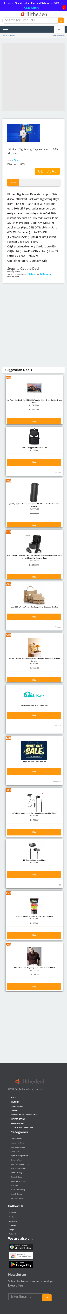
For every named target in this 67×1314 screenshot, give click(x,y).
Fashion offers (16, 1138)
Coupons (15, 1102)
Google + (12, 1229)
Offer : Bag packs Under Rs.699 (34, 447)
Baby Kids (14, 1185)
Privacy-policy (17, 1106)
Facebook (12, 1212)
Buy (34, 421)
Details (13, 182)
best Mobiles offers (18, 1168)
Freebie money (16, 1172)
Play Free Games (58, 35)
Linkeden (12, 1225)
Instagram (13, 1221)
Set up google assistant (22, 1127)
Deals (59, 29)
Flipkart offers (18, 1119)
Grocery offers (16, 1160)
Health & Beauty (17, 1177)
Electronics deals (17, 1143)
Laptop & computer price (20, 1164)
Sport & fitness (16, 1194)
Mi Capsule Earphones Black (34, 860)
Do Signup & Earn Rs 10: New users (34, 705)
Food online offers (18, 1147)
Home (4, 35)
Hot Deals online (17, 1198)
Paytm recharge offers (19, 1155)
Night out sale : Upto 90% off (34, 761)
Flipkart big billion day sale (24, 1115)
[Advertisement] (33, 77)
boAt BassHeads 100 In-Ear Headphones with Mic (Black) (34, 813)
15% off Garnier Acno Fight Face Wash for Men (34, 916)
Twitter (11, 1217)
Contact (14, 1110)
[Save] (47, 1297)
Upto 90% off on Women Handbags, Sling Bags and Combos (34, 607)
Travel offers (15, 1151)
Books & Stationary (18, 1189)
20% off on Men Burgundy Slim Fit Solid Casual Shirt (34, 968)
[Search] (61, 20)
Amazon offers (17, 1123)
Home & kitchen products (20, 1181)
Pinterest (12, 1234)
